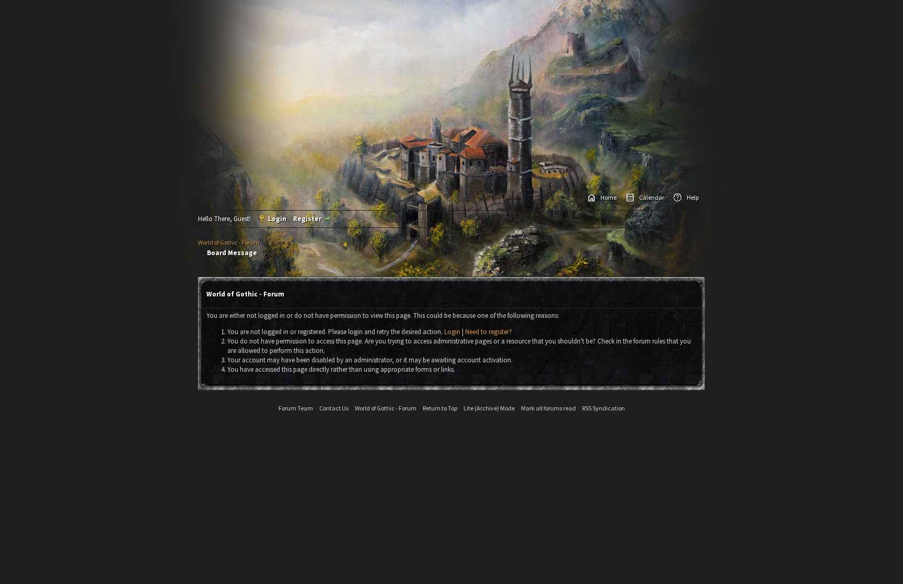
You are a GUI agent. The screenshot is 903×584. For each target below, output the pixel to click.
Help (693, 197)
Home (608, 197)
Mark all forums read (548, 408)
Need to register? (488, 331)
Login (277, 218)
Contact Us (334, 408)
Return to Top (440, 408)
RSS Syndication (603, 408)
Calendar (651, 197)
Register (307, 218)
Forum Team (296, 408)
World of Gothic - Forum (229, 242)
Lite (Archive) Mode (489, 408)
